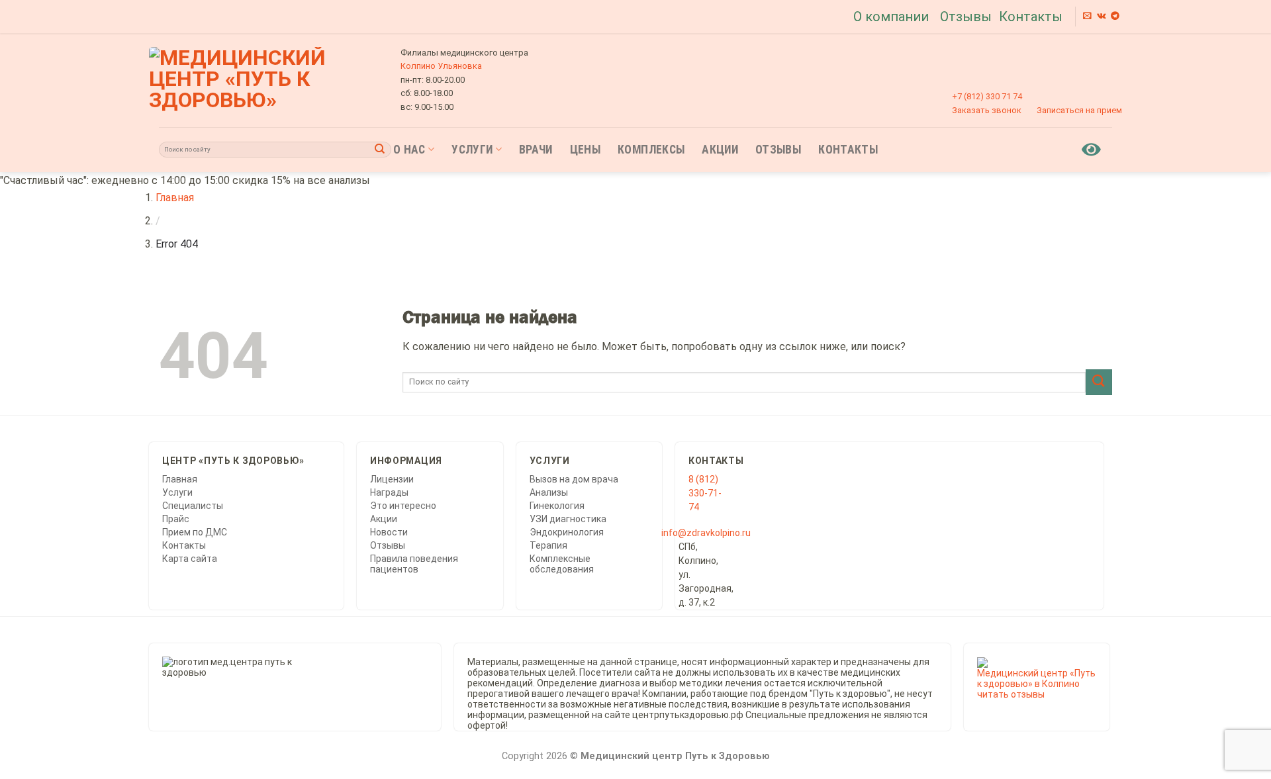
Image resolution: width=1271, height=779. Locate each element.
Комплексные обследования (562, 563)
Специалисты (192, 505)
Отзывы (966, 16)
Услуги (472, 149)
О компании (891, 16)
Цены (585, 149)
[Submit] (380, 149)
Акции (720, 149)
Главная (175, 197)
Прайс (175, 519)
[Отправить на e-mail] (1087, 16)
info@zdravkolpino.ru (706, 532)
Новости (389, 532)
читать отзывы (1011, 694)
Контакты (1030, 16)
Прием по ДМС (194, 532)
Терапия (548, 545)
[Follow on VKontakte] (1101, 16)
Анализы (549, 492)
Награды (389, 492)
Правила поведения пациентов (414, 563)
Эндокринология (567, 532)
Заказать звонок (986, 110)
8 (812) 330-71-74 (705, 493)
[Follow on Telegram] (1115, 16)
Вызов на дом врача (574, 479)
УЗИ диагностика (568, 519)
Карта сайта (189, 558)
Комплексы (651, 149)
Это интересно (403, 505)
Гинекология (557, 505)
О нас (409, 149)
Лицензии (392, 479)
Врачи (536, 149)
